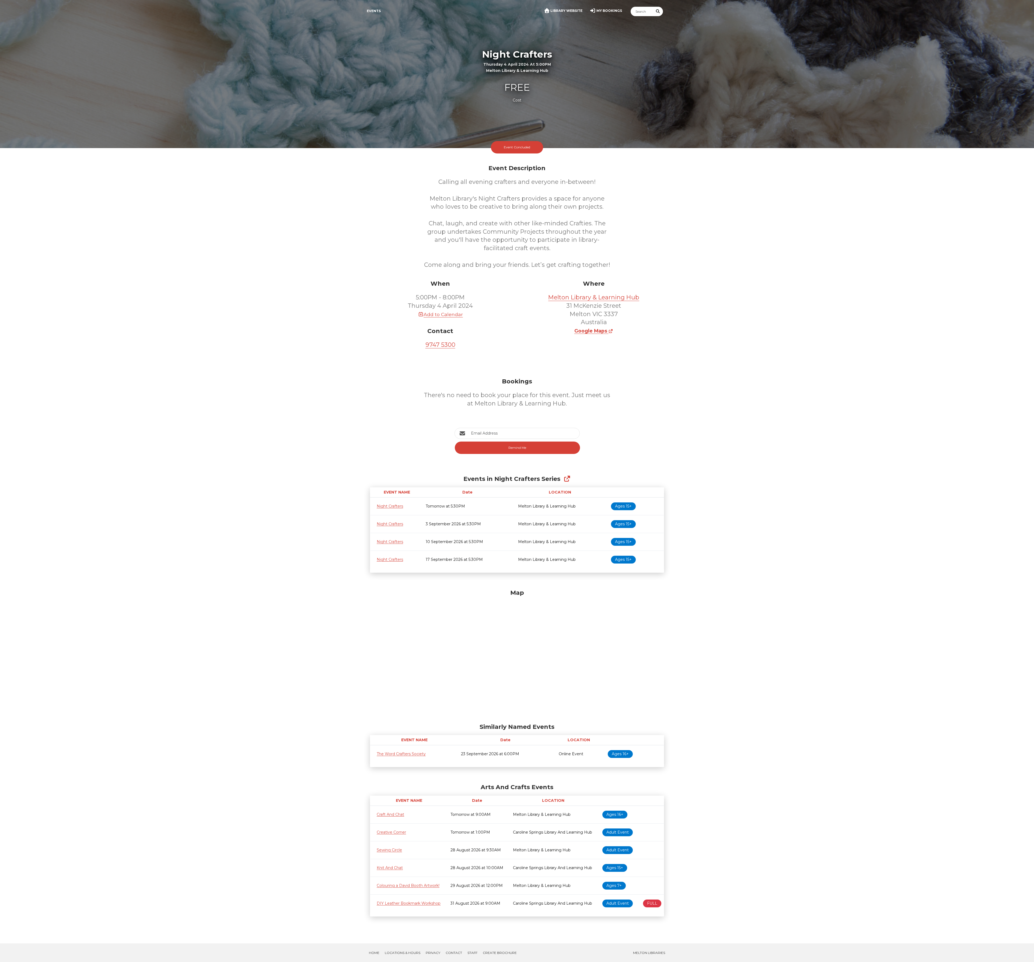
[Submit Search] (658, 11)
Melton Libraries (649, 953)
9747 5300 (440, 344)
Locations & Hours (402, 953)
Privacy (433, 953)
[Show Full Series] (567, 478)
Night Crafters (390, 506)
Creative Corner (391, 832)
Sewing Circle (389, 850)
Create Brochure (500, 953)
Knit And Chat (390, 867)
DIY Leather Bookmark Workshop (409, 903)
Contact (454, 953)
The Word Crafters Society (401, 753)
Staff (472, 953)
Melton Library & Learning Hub (593, 297)
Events (374, 11)
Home (374, 953)
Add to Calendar (443, 314)
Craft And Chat (390, 814)
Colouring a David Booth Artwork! (408, 885)
